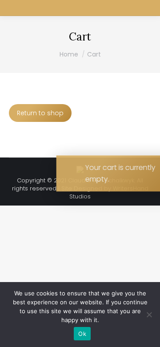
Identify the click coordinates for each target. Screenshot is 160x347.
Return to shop (40, 113)
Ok (82, 333)
